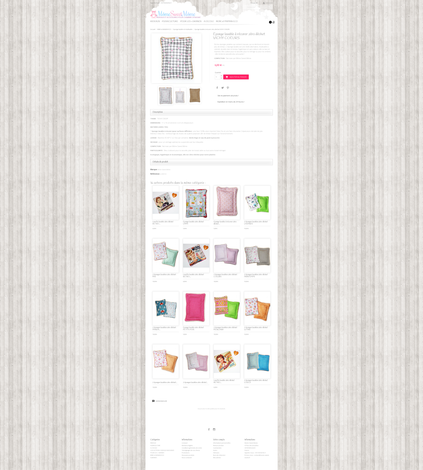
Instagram (214, 429)
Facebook (209, 429)
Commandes (217, 448)
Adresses (216, 453)
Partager (217, 88)
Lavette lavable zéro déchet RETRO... (162, 223)
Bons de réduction (219, 455)
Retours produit (218, 445)
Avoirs (215, 450)
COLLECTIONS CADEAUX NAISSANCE (162, 450)
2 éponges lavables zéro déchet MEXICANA (225, 328)
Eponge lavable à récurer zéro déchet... (225, 223)
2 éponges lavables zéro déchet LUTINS (256, 328)
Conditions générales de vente (192, 448)
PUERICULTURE (170, 21)
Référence (154, 174)
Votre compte (219, 439)
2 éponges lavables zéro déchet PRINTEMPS (256, 275)
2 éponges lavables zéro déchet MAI (164, 275)
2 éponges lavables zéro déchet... (164, 382)
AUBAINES (153, 458)
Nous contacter (187, 458)
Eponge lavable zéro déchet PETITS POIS (193, 328)
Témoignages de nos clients (191, 450)
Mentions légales (187, 445)
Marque (153, 169)
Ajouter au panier (236, 77)
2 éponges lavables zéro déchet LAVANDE (256, 223)
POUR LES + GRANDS (191, 21)
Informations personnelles (221, 443)
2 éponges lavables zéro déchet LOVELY (256, 381)
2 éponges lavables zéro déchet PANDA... (164, 328)
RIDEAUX (155, 21)
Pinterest (228, 88)
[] (271, 8)
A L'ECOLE (209, 21)
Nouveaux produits (188, 455)
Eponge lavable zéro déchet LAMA (193, 223)
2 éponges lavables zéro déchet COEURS (225, 275)
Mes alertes (217, 458)
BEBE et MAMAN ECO (227, 21)
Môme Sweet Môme (163, 170)
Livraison (185, 443)
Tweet (222, 88)
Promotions (185, 453)
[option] (180, 58)
